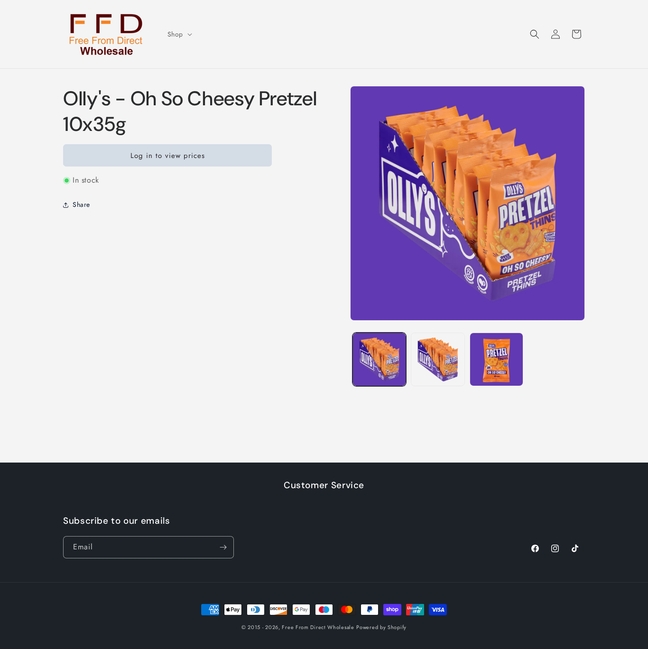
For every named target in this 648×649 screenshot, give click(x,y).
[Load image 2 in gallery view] (437, 359)
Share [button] (81, 204)
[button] (179, 34)
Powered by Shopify (381, 627)
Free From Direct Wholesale (318, 627)
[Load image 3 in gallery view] (496, 359)
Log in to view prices (167, 155)
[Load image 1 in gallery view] (379, 359)
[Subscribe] (223, 547)
